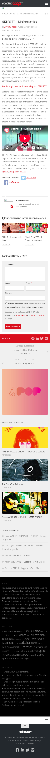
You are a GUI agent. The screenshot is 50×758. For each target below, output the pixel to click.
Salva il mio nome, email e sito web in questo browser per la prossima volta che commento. (25, 305)
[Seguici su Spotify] (46, 338)
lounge (10, 647)
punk (43, 650)
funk (9, 638)
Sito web (8, 293)
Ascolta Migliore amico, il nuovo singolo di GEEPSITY (24, 86)
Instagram (13, 171)
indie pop (18, 643)
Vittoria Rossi (10, 27)
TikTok (23, 171)
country (5, 635)
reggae (19, 654)
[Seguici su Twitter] (41, 338)
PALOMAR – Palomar (12, 484)
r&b (3, 655)
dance (22, 635)
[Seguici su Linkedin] (37, 338)
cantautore (31, 631)
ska (38, 655)
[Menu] (46, 3)
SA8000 (15, 591)
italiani (27, 642)
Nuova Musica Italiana (13, 14)
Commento (10, 264)
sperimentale (9, 658)
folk (4, 638)
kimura (40, 643)
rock (26, 654)
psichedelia (34, 650)
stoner (19, 658)
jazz (35, 643)
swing (24, 659)
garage (20, 639)
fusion (14, 639)
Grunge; (27, 639)
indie (10, 642)
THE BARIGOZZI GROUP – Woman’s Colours (23, 451)
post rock (19, 651)
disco (28, 635)
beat (11, 631)
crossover (14, 635)
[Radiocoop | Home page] (16, 3)
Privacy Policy (21, 315)
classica (43, 631)
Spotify (5, 171)
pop (12, 650)
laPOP (5, 647)
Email (29, 283)
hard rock (36, 639)
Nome (8, 283)
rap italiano (12, 655)
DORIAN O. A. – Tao (22, 555)
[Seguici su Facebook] (33, 338)
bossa (21, 631)
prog (26, 651)
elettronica (38, 635)
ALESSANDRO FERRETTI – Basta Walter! (22, 516)
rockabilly (33, 655)
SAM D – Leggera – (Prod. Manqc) (30, 562)
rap (7, 654)
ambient (5, 631)
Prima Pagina (31, 14)
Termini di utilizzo (37, 315)
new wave (26, 647)
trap (29, 658)
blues (16, 631)
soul (42, 654)
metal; (16, 647)
